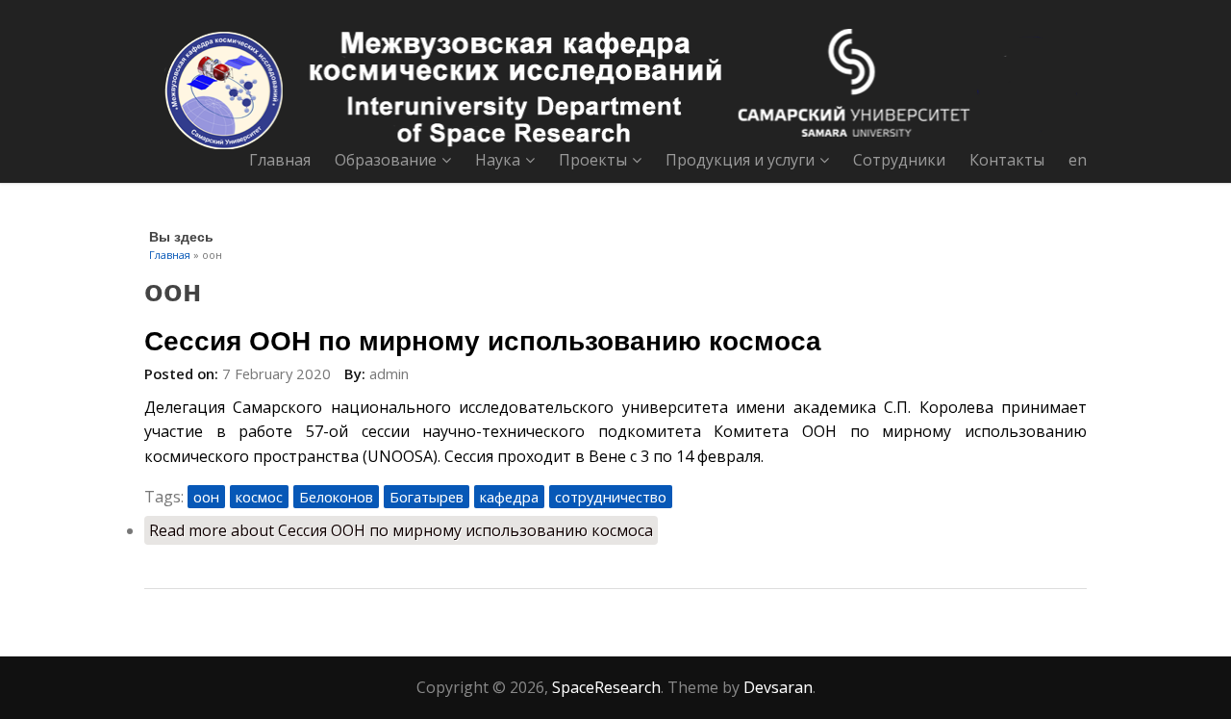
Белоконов (336, 496)
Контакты (1006, 159)
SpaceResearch (606, 687)
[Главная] (615, 89)
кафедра (509, 496)
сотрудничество (610, 496)
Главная (280, 159)
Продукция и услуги (740, 159)
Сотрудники (899, 159)
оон (206, 496)
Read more (401, 530)
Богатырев (426, 496)
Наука (497, 159)
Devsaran (778, 687)
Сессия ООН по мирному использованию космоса (482, 339)
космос (259, 496)
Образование (386, 159)
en (1077, 159)
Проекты (593, 159)
